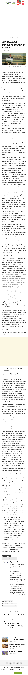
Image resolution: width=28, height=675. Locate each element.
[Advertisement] (14, 20)
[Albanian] (18, 0)
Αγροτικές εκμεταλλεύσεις (9, 603)
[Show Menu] (2, 2)
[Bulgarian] (23, 0)
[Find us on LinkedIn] (14, 663)
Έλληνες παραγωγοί (7, 605)
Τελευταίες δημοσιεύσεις (10, 558)
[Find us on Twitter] (10, 663)
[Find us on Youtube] (17, 663)
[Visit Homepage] (10, 2)
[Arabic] (20, 0)
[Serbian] (20, 3)
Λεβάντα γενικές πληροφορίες (17, 651)
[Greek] (23, 2)
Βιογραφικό (7, 556)
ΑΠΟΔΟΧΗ (18, 673)
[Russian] (18, 3)
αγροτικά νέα (8, 601)
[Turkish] (23, 3)
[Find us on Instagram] (21, 663)
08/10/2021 (6, 51)
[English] (20, 2)
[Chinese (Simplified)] (18, 2)
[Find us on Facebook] (7, 663)
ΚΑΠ (15, 605)
